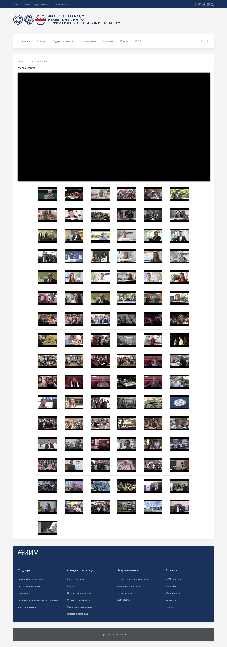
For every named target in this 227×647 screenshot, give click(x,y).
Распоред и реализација (79, 606)
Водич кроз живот (76, 578)
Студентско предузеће (78, 599)
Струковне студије (27, 606)
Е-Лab (16, 4)
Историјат (171, 585)
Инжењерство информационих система (38, 599)
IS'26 (138, 41)
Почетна (25, 41)
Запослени (171, 599)
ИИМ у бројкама (174, 578)
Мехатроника (24, 592)
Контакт (26, 4)
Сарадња (108, 41)
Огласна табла (59, 4)
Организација (173, 592)
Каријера (71, 585)
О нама (124, 41)
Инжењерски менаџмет (29, 585)
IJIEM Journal (123, 599)
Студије (41, 41)
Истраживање (88, 41)
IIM (125, 634)
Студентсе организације (79, 592)
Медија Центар (41, 4)
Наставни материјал (77, 613)
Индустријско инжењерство (31, 578)
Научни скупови (124, 592)
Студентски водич (62, 41)
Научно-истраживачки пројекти (132, 578)
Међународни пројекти (128, 585)
